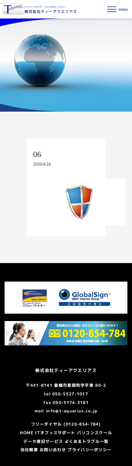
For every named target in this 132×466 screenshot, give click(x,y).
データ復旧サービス (43, 441)
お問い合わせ (53, 449)
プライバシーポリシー (89, 449)
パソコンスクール (94, 432)
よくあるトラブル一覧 (87, 441)
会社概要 (29, 449)
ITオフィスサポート (55, 432)
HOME (26, 432)
